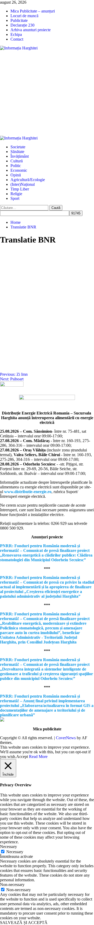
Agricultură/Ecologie (27, 179)
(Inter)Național (22, 184)
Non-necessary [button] (12, 884)
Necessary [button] (8, 846)
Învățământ (19, 156)
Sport (14, 198)
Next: (12, 379)
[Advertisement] (47, 93)
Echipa (16, 34)
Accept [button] (22, 756)
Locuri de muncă (24, 16)
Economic (18, 170)
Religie (16, 194)
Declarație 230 (22, 25)
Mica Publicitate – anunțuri (32, 11)
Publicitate (19, 20)
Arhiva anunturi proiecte (30, 30)
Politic (15, 165)
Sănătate (17, 151)
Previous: (14, 374)
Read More (38, 756)
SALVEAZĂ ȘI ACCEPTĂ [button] (24, 922)
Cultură (16, 161)
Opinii (15, 175)
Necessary (14, 852)
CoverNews (66, 738)
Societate (17, 147)
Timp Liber (19, 189)
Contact (16, 39)
